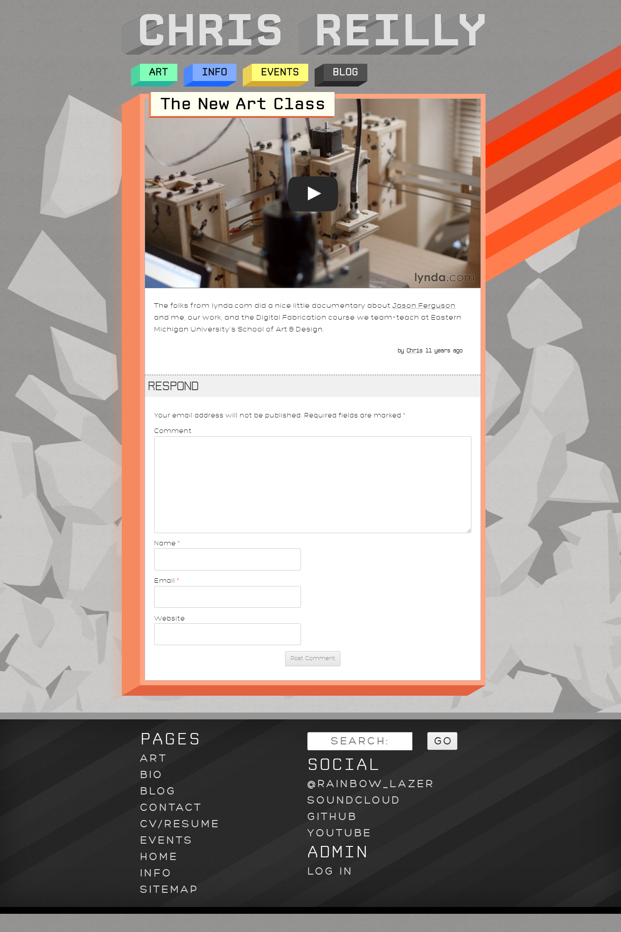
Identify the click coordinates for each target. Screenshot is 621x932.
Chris (414, 350)
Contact (171, 807)
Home (159, 856)
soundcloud (354, 800)
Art (158, 72)
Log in (330, 871)
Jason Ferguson (424, 306)
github (332, 816)
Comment (173, 430)
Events (280, 72)
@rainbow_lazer (371, 783)
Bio (151, 774)
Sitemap (169, 889)
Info (214, 72)
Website (169, 618)
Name (167, 543)
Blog (345, 72)
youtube (339, 833)
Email (167, 580)
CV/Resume (180, 824)
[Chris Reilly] (303, 52)
